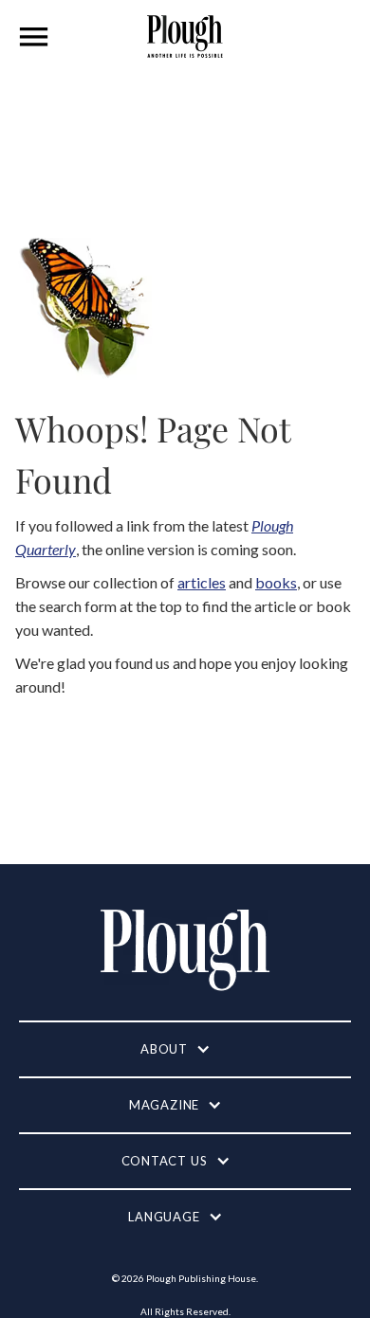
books (276, 582)
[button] (34, 37)
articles (201, 582)
